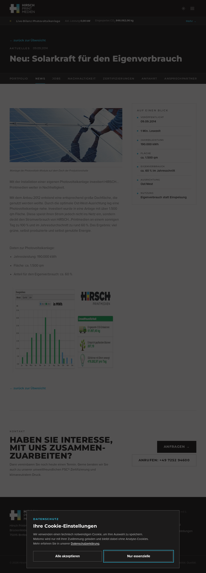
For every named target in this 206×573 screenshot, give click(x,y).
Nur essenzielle (138, 556)
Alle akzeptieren (67, 556)
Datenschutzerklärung (85, 543)
